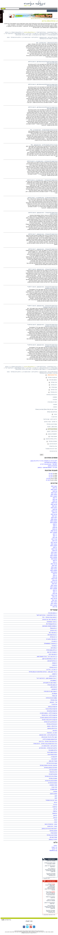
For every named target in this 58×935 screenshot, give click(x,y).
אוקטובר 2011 (53, 605)
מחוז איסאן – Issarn (52, 426)
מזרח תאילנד (54, 389)
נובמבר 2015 (54, 544)
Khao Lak (54, 695)
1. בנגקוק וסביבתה (52, 613)
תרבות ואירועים (53, 443)
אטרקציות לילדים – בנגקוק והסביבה (48, 713)
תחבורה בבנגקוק (53, 839)
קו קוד (55, 819)
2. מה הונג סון (53, 630)
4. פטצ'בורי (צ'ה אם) (52, 652)
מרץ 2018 (54, 529)
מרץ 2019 (54, 512)
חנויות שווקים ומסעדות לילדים (50, 739)
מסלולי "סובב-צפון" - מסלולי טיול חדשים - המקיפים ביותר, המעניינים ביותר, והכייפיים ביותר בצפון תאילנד (50, 887)
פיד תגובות (54, 848)
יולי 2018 (55, 524)
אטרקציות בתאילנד (52, 377)
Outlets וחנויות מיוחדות (51, 697)
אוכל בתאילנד (53, 700)
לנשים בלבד (54, 758)
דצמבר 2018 (54, 517)
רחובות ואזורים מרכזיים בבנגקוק (49, 828)
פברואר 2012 (54, 598)
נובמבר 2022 (54, 494)
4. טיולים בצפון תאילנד (51, 650)
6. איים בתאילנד (53, 667)
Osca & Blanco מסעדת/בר (50, 462)
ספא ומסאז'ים (53, 789)
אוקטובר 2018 (53, 521)
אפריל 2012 (54, 595)
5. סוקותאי (54, 663)
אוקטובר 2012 (53, 587)
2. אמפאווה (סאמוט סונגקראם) (49, 626)
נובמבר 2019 (54, 507)
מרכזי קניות (54, 787)
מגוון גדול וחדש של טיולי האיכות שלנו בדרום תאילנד (50, 872)
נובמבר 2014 (54, 554)
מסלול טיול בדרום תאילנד (46, 38)
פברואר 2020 (54, 504)
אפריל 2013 (54, 578)
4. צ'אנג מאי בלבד (52, 654)
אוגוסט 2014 (54, 559)
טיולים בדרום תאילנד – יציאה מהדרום (48, 748)
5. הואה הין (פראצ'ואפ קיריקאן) (49, 658)
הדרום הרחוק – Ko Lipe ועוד (50, 419)
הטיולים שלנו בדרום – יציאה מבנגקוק (48, 37)
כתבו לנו (51, 473)
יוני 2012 (55, 592)
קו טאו (55, 802)
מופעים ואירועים (53, 769)
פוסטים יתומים (53, 793)
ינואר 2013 (54, 583)
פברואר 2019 (54, 514)
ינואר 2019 (54, 516)
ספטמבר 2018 (53, 522)
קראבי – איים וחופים (52, 826)
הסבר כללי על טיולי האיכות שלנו (23, 34)
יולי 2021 (55, 497)
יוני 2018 (55, 525)
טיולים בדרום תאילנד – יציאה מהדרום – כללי (46, 42)
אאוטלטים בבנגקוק (52, 465)
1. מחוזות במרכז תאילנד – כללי (49, 617)
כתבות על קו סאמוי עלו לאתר (50, 897)
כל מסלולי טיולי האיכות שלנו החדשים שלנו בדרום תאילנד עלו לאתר (50, 868)
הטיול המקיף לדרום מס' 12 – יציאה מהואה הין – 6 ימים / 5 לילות (42, 180)
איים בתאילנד (53, 392)
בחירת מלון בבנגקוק (52, 728)
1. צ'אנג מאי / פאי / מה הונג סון (49, 619)
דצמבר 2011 (54, 601)
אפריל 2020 (54, 502)
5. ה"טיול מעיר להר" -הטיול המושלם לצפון (47, 656)
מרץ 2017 (54, 540)
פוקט (56, 795)
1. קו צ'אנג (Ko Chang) (51, 623)
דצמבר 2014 (54, 552)
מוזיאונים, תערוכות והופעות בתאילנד (48, 765)
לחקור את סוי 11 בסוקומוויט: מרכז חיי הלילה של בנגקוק (44, 460)
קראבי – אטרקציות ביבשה (51, 824)
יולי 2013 (55, 573)
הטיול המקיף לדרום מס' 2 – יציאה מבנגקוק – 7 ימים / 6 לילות (42, 234)
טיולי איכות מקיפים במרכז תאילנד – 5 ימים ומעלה (45, 743)
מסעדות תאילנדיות (52, 782)
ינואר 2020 (54, 506)
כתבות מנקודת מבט (52, 754)
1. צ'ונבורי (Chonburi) (52, 621)
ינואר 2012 (54, 600)
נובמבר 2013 (54, 568)
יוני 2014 (55, 562)
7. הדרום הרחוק (53, 676)
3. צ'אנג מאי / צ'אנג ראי (51, 639)
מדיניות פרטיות (53, 451)
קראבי (55, 414)
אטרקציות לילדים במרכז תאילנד (49, 719)
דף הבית (55, 18)
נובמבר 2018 (54, 519)
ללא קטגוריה (54, 756)
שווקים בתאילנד (53, 830)
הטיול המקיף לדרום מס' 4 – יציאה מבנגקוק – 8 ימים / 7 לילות (42, 269)
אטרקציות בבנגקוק (52, 706)
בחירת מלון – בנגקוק (52, 431)
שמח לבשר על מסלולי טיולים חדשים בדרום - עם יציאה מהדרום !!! (50, 893)
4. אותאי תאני (54, 647)
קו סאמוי (55, 811)
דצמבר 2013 (54, 567)
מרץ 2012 (54, 597)
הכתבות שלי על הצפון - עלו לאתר (50, 864)
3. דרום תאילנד (53, 637)
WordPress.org (53, 850)
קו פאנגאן (54, 813)
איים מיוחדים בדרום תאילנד (50, 721)
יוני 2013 (55, 575)
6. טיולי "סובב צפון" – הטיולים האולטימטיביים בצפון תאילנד (43, 671)
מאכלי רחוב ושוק (53, 761)
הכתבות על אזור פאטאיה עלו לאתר (50, 900)
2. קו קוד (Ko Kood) (52, 634)
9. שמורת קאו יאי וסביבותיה (39, 34)
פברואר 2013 (54, 582)
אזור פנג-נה (54, 416)
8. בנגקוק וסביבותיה (52, 34)
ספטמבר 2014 (53, 557)
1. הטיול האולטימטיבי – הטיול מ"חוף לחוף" (47, 32)
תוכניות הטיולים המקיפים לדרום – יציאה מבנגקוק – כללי (44, 145)
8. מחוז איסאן (54, 687)
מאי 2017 (55, 537)
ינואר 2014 (54, 565)
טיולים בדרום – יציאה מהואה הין (30, 37)
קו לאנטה (54, 806)
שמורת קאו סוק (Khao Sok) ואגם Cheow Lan (46, 409)
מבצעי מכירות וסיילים (52, 763)
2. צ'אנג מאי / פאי (53, 632)
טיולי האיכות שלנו (52, 375)
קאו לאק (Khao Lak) (52, 411)
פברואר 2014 (54, 563)
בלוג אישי (55, 730)
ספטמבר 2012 (53, 588)
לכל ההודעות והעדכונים (49, 914)
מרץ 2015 (54, 550)
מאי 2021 (55, 499)
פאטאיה (55, 404)
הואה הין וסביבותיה (52, 402)
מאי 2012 (55, 593)
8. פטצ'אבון (54, 689)
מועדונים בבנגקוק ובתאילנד (50, 767)
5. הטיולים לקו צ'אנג (44, 33)
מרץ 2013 (54, 580)
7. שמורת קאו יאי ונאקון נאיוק (50, 682)
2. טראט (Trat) (53, 628)
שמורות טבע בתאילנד (52, 424)
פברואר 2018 (54, 530)
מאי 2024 (55, 487)
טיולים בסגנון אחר (48, 18)
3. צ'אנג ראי (54, 641)
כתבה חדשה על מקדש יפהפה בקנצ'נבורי (49, 861)
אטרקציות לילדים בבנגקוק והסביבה (48, 717)
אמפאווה (55, 397)
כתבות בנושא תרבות (52, 752)
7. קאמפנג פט (53, 680)
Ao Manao (54, 693)
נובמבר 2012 (54, 585)
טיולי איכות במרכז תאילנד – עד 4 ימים (48, 741)
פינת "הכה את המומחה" (51, 448)
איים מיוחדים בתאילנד (51, 394)
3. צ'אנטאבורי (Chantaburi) (50, 643)
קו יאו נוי (55, 804)
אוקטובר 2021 (53, 496)
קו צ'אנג (55, 817)
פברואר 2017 (54, 542)
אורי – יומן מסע (53, 702)
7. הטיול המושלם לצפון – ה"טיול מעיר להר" (15, 33)
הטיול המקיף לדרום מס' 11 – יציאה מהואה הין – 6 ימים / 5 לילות (42, 161)
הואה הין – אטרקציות (52, 732)
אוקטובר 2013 (53, 570)
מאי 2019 (55, 509)
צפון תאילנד (54, 387)
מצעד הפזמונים (53, 785)
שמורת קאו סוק (53, 837)
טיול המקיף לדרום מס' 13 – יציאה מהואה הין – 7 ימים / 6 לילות (42, 197)
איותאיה (55, 407)
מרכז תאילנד (54, 382)
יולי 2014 (55, 560)
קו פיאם (55, 815)
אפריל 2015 (54, 549)
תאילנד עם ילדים (52, 429)
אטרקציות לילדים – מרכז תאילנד (49, 715)
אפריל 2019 (54, 511)
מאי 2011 (55, 606)
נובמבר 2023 (54, 489)
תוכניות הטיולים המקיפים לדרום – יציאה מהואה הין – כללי (43, 129)
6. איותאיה (54, 665)
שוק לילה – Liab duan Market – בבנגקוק (47, 467)
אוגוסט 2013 (54, 572)
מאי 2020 (55, 501)
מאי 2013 (55, 577)
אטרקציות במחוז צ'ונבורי (51, 708)
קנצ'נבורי (55, 399)
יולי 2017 (55, 534)
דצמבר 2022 (54, 492)
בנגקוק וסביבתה (53, 379)
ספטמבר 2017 (53, 532)
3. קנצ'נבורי (54, 645)
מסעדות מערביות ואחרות (51, 780)
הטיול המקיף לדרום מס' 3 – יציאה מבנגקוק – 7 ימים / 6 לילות (42, 249)
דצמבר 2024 (54, 486)
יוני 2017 (55, 535)
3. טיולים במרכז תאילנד (17, 32)
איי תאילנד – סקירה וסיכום (50, 421)
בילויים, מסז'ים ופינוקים (51, 438)
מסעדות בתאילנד (53, 441)
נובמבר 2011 (54, 603)
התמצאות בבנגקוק (52, 434)
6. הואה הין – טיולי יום (32, 33)
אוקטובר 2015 (53, 545)
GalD (3, 919)
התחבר (55, 845)
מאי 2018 (55, 527)
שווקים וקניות (54, 436)
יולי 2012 (55, 590)
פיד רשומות (54, 847)
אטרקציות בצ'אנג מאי (52, 711)
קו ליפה (55, 809)
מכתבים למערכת (53, 774)
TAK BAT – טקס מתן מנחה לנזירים (48, 464)
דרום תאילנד (54, 384)
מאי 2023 (55, 491)
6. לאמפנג (54, 674)
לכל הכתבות (46, 878)
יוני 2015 (55, 547)
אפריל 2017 (54, 539)
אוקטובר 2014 (53, 555)
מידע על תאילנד (53, 446)
